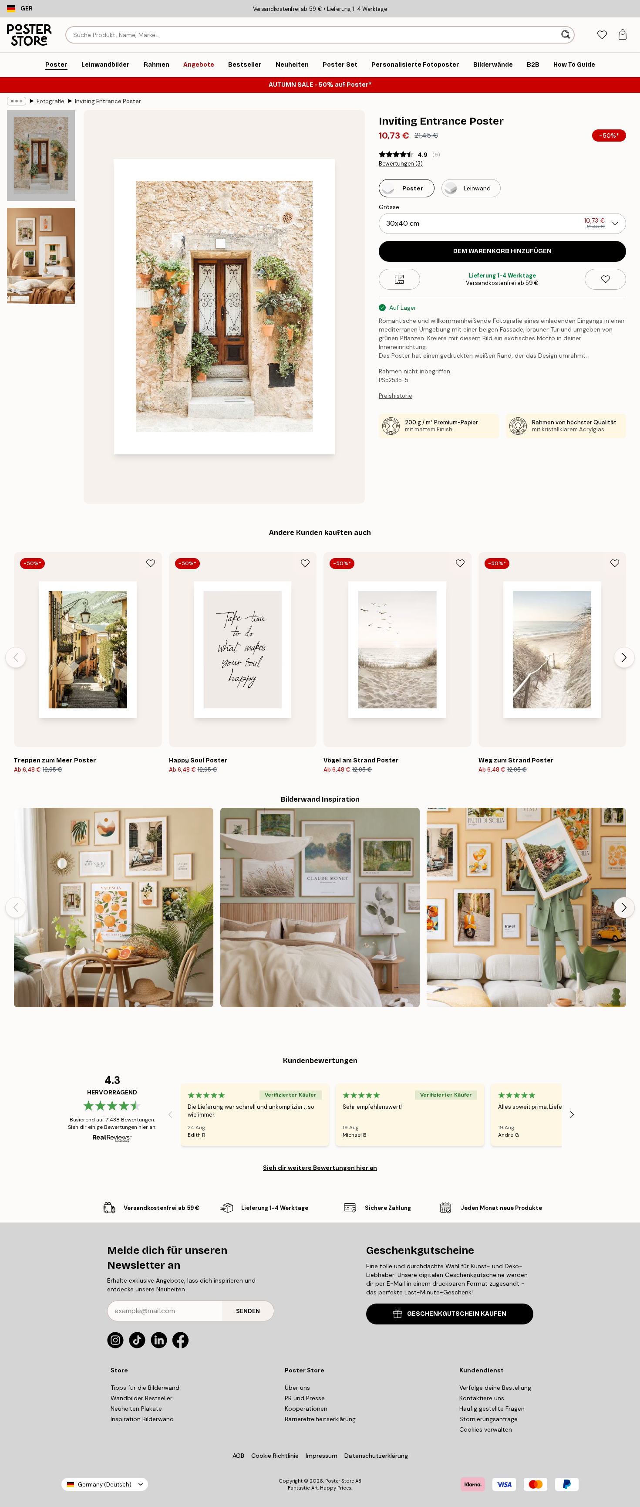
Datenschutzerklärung (376, 1456)
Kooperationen (306, 1408)
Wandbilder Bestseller (141, 1398)
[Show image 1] (41, 155)
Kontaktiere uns (481, 1398)
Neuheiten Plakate (136, 1408)
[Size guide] (399, 279)
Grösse (389, 207)
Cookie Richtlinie (275, 1456)
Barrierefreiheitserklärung (320, 1419)
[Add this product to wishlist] (605, 279)
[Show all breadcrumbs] (16, 101)
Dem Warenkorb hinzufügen (502, 251)
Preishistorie (395, 396)
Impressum (321, 1456)
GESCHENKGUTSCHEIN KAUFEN (456, 1313)
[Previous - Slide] (15, 657)
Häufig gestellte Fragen (492, 1408)
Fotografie (50, 101)
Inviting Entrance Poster (108, 101)
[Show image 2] (41, 256)
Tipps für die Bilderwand (145, 1388)
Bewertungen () (401, 163)
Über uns (297, 1388)
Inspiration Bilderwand (142, 1419)
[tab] (602, 35)
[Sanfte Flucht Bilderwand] (320, 907)
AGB (238, 1456)
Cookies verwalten (485, 1429)
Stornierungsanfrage (488, 1419)
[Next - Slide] (624, 657)
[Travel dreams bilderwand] (526, 907)
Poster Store (339, 1481)
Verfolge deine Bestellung (495, 1388)
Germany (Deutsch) (104, 1484)
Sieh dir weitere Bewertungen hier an (320, 1168)
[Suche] (567, 35)
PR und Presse (305, 1398)
